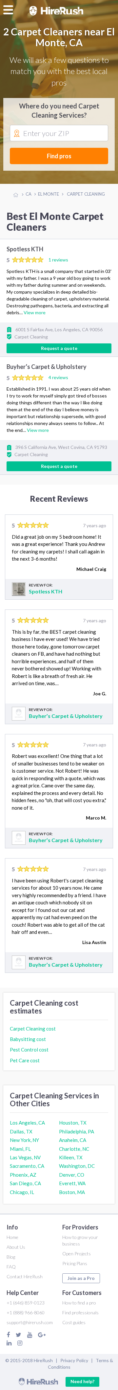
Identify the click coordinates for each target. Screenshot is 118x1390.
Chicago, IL (22, 1192)
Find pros (59, 156)
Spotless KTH (25, 249)
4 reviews (58, 377)
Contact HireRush (25, 1276)
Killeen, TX (71, 1157)
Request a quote (59, 348)
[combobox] (59, 133)
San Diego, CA (25, 1183)
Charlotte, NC (74, 1149)
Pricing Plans (74, 1263)
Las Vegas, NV (25, 1157)
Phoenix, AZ (23, 1175)
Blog (11, 1257)
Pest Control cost (29, 1049)
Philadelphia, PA (76, 1131)
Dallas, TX (21, 1131)
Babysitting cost (28, 1039)
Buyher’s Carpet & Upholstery (47, 367)
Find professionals (80, 1312)
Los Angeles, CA (27, 1123)
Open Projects (76, 1253)
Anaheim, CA (72, 1140)
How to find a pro (79, 1302)
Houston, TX (73, 1123)
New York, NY (24, 1140)
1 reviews (58, 259)
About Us (16, 1247)
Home (12, 1237)
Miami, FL (20, 1149)
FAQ (11, 1266)
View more (35, 312)
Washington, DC (77, 1166)
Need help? (82, 1381)
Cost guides (74, 1322)
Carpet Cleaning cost (33, 1029)
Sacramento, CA (27, 1166)
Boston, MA (72, 1192)
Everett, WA (72, 1183)
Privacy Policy (74, 1360)
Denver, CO (71, 1175)
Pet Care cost (25, 1060)
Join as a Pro (81, 1278)
